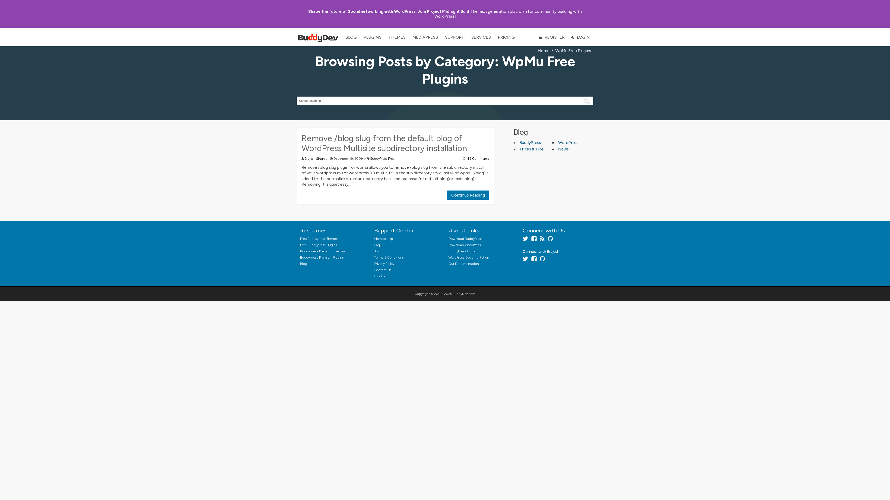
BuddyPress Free (382, 159)
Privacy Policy (384, 264)
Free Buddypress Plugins (318, 245)
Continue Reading (468, 195)
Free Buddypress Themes (319, 239)
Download (465, 239)
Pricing (506, 37)
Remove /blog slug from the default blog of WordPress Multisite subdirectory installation (384, 143)
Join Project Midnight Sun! (388, 11)
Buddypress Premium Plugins (322, 257)
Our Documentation (463, 264)
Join (377, 251)
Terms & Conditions (389, 257)
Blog (351, 37)
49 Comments (478, 159)
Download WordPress (464, 245)
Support (454, 37)
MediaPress (425, 37)
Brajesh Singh (315, 159)
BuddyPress (530, 142)
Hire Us (379, 276)
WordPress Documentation (468, 257)
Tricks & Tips (531, 149)
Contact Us (382, 270)
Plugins (372, 37)
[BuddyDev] (319, 37)
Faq (377, 245)
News (563, 149)
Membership (383, 239)
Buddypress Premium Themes (322, 251)
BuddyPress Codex (462, 251)
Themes (397, 37)
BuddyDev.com (464, 294)
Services (481, 37)
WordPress (568, 142)
